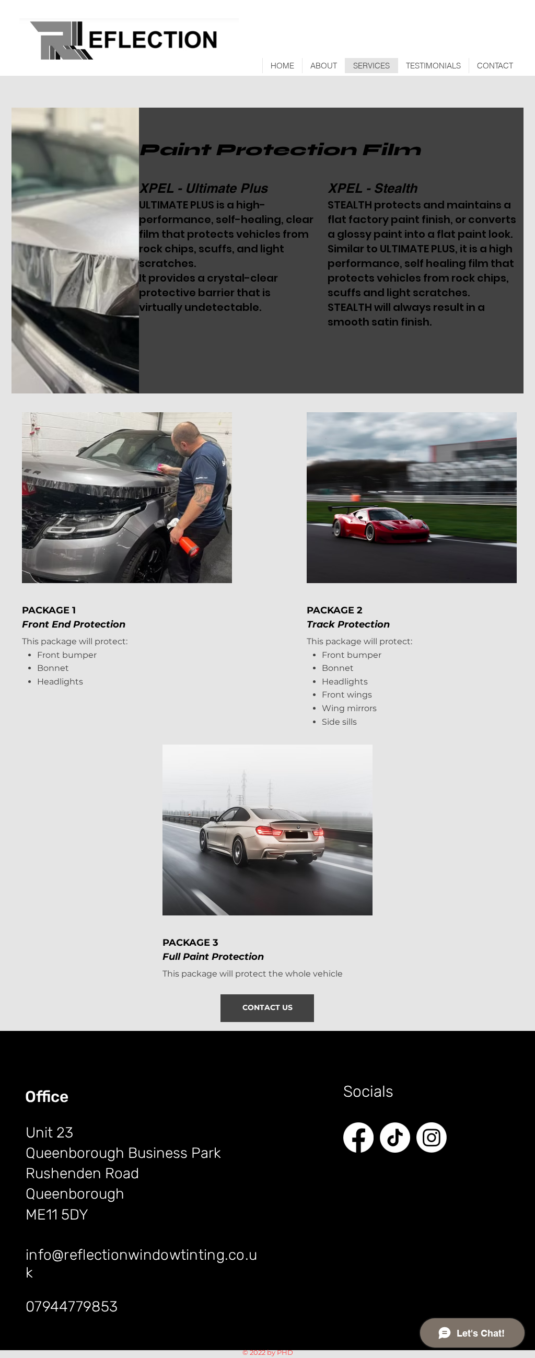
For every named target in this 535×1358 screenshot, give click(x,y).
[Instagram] (431, 1137)
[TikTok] (395, 1137)
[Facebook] (358, 1137)
